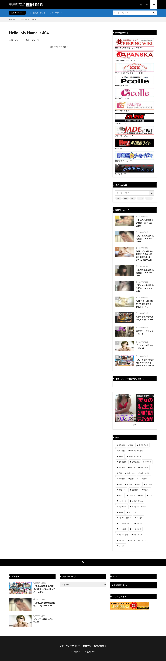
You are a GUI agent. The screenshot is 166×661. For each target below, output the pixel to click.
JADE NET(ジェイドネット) (126, 136)
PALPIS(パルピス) (122, 111)
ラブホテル (122, 507)
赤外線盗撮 (122, 462)
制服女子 (146, 490)
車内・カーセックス (136, 456)
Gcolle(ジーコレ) (122, 98)
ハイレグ (139, 523)
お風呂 (36, 13)
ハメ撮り (139, 518)
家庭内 (129, 484)
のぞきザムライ (121, 174)
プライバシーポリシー (70, 645)
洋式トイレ (131, 473)
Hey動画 (118, 148)
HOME (13, 19)
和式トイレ (122, 490)
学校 (138, 484)
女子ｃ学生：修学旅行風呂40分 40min (144, 318)
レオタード (122, 501)
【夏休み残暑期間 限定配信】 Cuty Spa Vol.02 (145, 288)
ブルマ (121, 512)
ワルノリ (132, 495)
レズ (150, 495)
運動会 (121, 456)
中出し (121, 495)
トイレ (29, 13)
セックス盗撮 (136, 529)
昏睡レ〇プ (134, 479)
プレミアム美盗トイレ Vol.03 (144, 346)
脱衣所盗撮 (136, 462)
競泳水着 (122, 467)
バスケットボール (125, 523)
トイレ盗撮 (122, 529)
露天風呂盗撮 (143, 445)
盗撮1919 (91, 652)
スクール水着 (123, 535)
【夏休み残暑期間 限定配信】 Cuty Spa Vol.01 (145, 273)
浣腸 (120, 473)
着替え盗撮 (144, 467)
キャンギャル (138, 535)
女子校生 (149, 484)
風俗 (131, 445)
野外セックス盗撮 (136, 451)
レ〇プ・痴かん (137, 501)
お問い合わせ (100, 645)
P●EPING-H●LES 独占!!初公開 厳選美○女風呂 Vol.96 (144, 304)
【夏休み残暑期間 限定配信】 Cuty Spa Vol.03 (145, 223)
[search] (154, 12)
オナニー (58, 13)
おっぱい (122, 546)
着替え (42, 13)
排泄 (145, 479)
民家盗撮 (122, 479)
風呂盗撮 (122, 445)
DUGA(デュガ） (121, 123)
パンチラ (50, 13)
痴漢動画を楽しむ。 (122, 585)
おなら (132, 540)
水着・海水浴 (145, 473)
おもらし (122, 540)
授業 (120, 484)
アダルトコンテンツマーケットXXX (129, 73)
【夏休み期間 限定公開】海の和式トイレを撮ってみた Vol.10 (145, 362)
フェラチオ (132, 512)
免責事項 (87, 645)
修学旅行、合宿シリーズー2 (144, 332)
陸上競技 (122, 451)
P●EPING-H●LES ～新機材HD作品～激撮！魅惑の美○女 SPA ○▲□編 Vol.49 (144, 255)
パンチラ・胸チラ (125, 518)
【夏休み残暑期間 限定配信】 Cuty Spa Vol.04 (145, 238)
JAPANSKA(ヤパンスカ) (125, 60)
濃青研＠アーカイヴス (124, 161)
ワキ (141, 495)
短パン (132, 467)
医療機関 (135, 490)
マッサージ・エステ (139, 507)
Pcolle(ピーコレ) (121, 85)
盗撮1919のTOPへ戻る (58, 47)
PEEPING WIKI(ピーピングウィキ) (129, 48)
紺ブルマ (148, 462)
